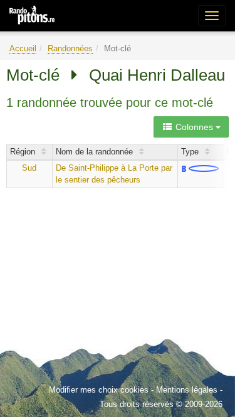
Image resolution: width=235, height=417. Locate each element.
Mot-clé (33, 75)
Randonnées (70, 48)
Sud (29, 168)
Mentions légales (186, 389)
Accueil (22, 48)
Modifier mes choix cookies (99, 389)
